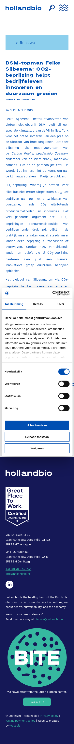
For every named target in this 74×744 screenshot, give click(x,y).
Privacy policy (49, 716)
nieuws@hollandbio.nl (49, 619)
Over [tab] (60, 304)
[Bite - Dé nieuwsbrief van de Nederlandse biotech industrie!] (37, 657)
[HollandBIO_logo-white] (29, 473)
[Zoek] (50, 8)
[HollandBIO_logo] (24, 8)
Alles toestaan (37, 425)
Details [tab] (38, 304)
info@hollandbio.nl (18, 574)
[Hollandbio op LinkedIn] (9, 585)
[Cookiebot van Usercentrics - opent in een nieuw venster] (52, 293)
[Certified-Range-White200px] (17, 506)
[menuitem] (50, 8)
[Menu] (61, 8)
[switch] (63, 384)
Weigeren (37, 448)
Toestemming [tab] (14, 304)
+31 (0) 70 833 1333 (18, 569)
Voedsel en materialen (20, 99)
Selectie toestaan (37, 436)
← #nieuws (25, 42)
